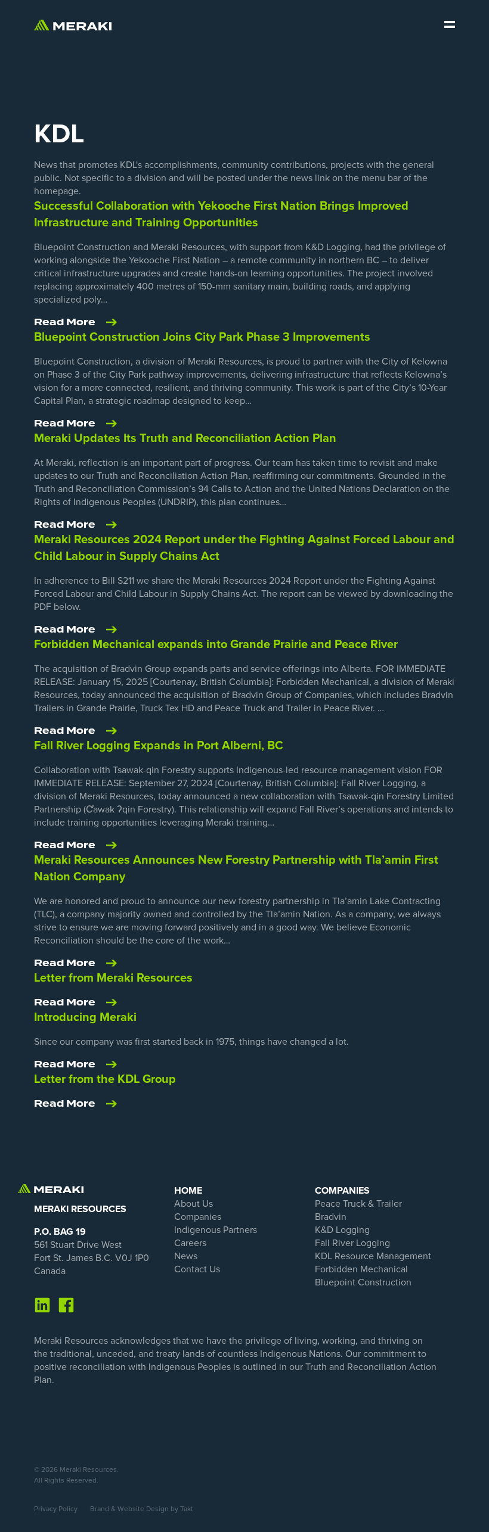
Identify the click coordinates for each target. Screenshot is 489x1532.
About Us (193, 1204)
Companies (197, 1217)
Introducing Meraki (85, 1017)
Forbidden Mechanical (361, 1269)
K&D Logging (342, 1230)
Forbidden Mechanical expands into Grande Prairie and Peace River (216, 644)
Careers (190, 1243)
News (185, 1256)
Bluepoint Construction (363, 1282)
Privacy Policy (56, 1509)
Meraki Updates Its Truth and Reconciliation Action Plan (185, 438)
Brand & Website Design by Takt (141, 1509)
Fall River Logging (352, 1243)
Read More (64, 322)
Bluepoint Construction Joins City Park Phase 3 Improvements (202, 337)
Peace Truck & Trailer (358, 1204)
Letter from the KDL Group (105, 1079)
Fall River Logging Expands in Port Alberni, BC (158, 746)
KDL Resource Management (373, 1256)
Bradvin (330, 1217)
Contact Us (197, 1269)
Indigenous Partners (215, 1230)
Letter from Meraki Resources (113, 978)
